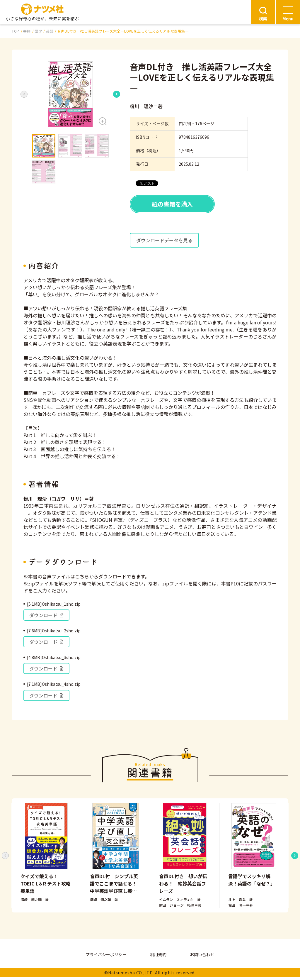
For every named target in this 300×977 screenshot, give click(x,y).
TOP (15, 30)
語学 (38, 30)
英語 (49, 30)
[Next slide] (116, 94)
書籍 (26, 30)
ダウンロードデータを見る (164, 240)
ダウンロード (43, 615)
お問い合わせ (202, 954)
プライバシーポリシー (106, 954)
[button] (70, 94)
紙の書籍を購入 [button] (172, 204)
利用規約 (158, 954)
